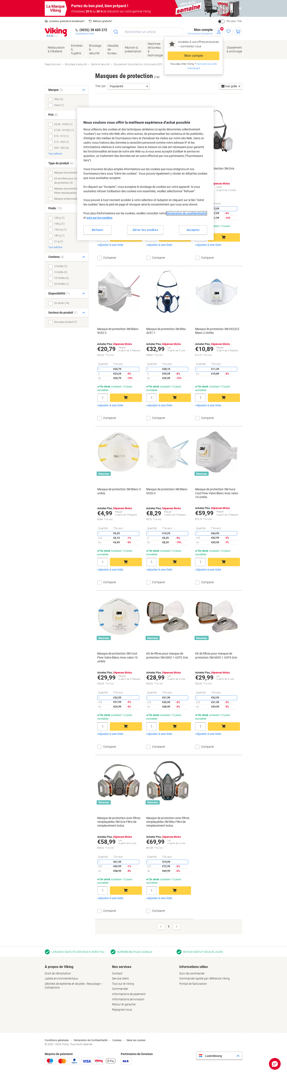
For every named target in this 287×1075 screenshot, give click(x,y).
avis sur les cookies (99, 217)
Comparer (109, 257)
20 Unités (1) (61, 283)
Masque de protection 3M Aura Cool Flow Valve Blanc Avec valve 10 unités (216, 493)
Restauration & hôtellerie (56, 49)
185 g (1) (59, 235)
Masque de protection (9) (68, 172)
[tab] (76, 977)
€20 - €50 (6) (61, 147)
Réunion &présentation (133, 49)
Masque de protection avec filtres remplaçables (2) (69, 190)
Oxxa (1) (59, 105)
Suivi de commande (191, 973)
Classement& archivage (234, 49)
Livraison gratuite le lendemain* (67, 21)
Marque (55, 89)
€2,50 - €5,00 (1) (63, 124)
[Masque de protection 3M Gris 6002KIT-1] (216, 131)
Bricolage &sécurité (95, 49)
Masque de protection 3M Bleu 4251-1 (166, 330)
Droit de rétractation (58, 973)
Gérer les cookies (135, 1040)
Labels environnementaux (61, 978)
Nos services (121, 967)
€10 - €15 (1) (61, 136)
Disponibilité (59, 293)
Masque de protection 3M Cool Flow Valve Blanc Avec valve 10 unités (117, 657)
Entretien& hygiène (77, 49)
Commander (120, 988)
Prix (53, 114)
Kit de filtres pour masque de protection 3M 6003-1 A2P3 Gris (216, 655)
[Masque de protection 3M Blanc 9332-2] (118, 291)
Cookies (116, 1040)
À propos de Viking (59, 967)
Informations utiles (193, 967)
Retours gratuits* (102, 21)
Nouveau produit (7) (65, 322)
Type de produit (61, 163)
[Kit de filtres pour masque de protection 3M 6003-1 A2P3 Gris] (216, 616)
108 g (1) (59, 223)
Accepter (193, 230)
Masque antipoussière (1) (68, 198)
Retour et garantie (124, 1004)
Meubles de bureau (113, 49)
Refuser (97, 230)
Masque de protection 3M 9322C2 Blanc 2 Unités (217, 330)
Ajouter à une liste (111, 244)
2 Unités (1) (60, 266)
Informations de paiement (129, 994)
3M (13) (58, 99)
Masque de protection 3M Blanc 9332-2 (117, 330)
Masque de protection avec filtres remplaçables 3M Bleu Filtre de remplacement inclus (167, 821)
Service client (120, 978)
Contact (117, 973)
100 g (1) (59, 217)
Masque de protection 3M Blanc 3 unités (119, 491)
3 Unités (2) (60, 272)
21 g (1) (58, 241)
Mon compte (193, 56)
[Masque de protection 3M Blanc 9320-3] (167, 452)
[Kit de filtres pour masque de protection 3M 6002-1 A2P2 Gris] (167, 616)
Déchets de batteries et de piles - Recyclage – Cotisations (74, 985)
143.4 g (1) (60, 229)
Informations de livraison (128, 999)
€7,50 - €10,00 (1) (64, 130)
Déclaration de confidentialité (187, 213)
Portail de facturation (193, 983)
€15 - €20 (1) (61, 142)
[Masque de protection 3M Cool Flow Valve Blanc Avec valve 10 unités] (118, 616)
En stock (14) (61, 303)
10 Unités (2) (61, 278)
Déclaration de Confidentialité (90, 1040)
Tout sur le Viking (123, 983)
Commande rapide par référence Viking (204, 978)
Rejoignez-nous (122, 1009)
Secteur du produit (63, 312)
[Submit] (116, 32)
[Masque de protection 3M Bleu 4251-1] (167, 291)
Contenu (56, 256)
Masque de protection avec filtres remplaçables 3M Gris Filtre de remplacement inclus (118, 821)
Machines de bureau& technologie (155, 49)
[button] (275, 1064)
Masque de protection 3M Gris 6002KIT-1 (214, 170)
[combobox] (147, 31)
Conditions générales (57, 1040)
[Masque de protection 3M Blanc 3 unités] (118, 452)
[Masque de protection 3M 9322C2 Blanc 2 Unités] (216, 291)
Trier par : (101, 86)
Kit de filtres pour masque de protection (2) (68, 180)
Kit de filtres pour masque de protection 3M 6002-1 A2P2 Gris (167, 655)
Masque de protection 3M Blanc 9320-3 (166, 491)
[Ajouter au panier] (224, 237)
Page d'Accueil (53, 64)
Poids (55, 208)
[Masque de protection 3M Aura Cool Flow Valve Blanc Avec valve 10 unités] (216, 452)
